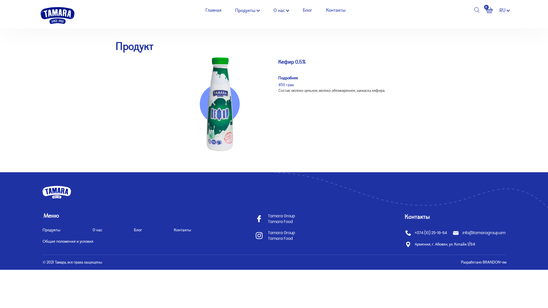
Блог (307, 10)
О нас (279, 10)
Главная (213, 10)
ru (503, 10)
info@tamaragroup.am (483, 233)
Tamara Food (280, 221)
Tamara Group (281, 216)
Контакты (336, 10)
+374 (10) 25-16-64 (431, 233)
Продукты (246, 10)
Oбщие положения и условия (68, 241)
